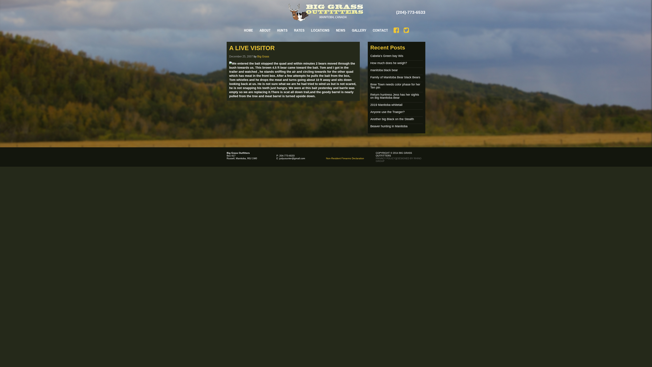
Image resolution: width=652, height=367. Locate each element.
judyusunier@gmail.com (292, 158)
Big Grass (263, 56)
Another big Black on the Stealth (392, 119)
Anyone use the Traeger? (387, 112)
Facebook (396, 30)
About (265, 30)
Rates (299, 30)
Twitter (406, 30)
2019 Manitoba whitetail (386, 105)
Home (248, 30)
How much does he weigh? (388, 63)
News (340, 30)
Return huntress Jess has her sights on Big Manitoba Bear (394, 96)
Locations (320, 30)
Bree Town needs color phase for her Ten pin (395, 86)
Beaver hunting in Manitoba (389, 126)
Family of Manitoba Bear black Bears (395, 77)
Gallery (359, 30)
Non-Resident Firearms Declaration (345, 158)
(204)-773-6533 (410, 12)
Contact (380, 30)
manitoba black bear (384, 70)
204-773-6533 (287, 155)
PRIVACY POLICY (385, 158)
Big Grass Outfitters (326, 12)
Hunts (282, 30)
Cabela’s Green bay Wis (386, 56)
